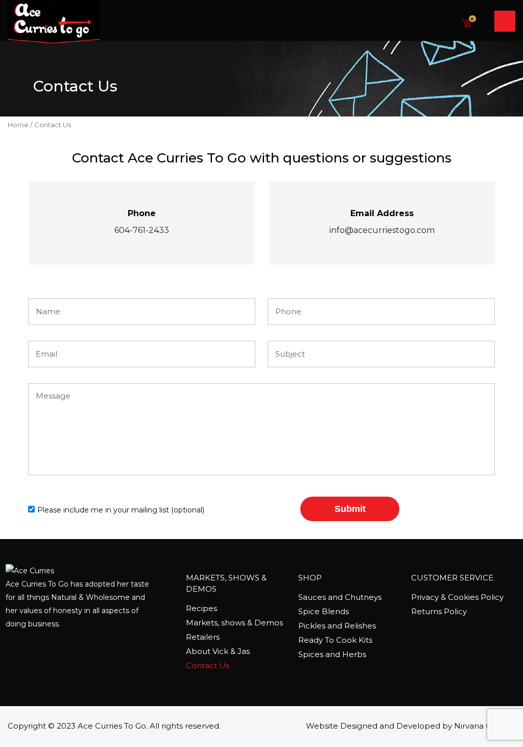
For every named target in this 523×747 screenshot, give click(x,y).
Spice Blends (323, 611)
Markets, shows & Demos (234, 622)
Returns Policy (439, 611)
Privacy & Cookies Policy (457, 597)
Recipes (201, 608)
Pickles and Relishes (337, 626)
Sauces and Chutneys (340, 597)
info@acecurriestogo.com (382, 230)
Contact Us (207, 665)
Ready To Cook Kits (335, 640)
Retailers (203, 637)
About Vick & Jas (218, 651)
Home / (20, 125)
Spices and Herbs (332, 654)
